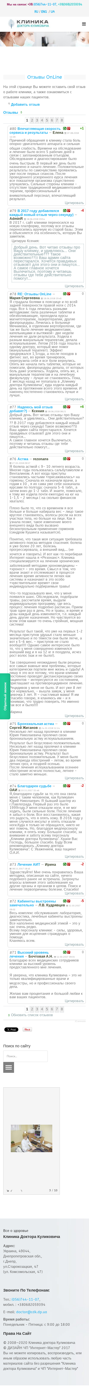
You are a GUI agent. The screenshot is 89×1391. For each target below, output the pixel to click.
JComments (80, 1021)
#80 (13, 129)
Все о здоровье (15, 1231)
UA (53, 12)
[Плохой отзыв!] (68, 128)
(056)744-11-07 (44, 4)
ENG (44, 12)
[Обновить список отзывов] (22, 112)
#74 (13, 786)
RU (36, 12)
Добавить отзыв (25, 104)
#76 (13, 459)
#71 (13, 952)
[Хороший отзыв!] (64, 128)
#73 (13, 864)
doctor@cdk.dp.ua (31, 1312)
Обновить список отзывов (32, 1015)
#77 (13, 407)
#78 (13, 294)
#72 (13, 901)
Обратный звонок (5, 696)
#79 (13, 211)
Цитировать (74, 203)
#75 (13, 724)
